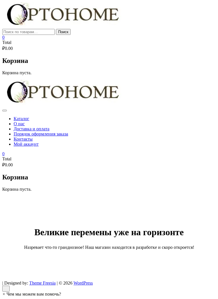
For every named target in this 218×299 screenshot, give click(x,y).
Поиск (63, 32)
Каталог (21, 118)
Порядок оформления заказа (41, 134)
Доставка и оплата (31, 128)
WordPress (83, 283)
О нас (19, 123)
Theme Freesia (42, 283)
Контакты (23, 139)
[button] (31, 294)
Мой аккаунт (26, 144)
